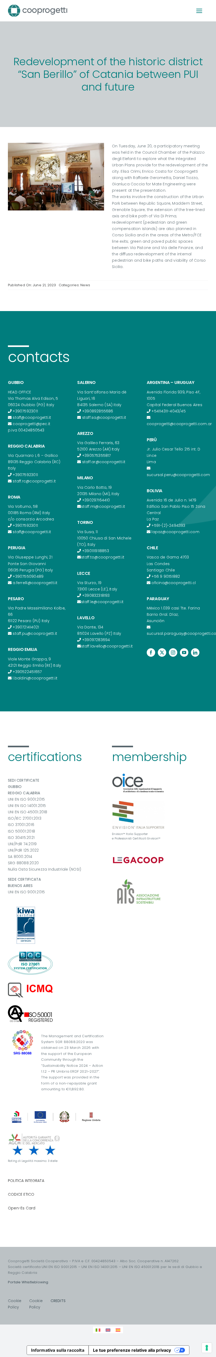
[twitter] (162, 652)
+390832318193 (96, 595)
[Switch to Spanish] (118, 1330)
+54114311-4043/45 (168, 411)
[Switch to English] (108, 1330)
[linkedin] (195, 652)
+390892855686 (97, 411)
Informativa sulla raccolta (57, 1350)
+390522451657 (27, 671)
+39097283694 (96, 639)
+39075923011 (25, 411)
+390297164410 (96, 500)
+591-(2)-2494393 (168, 525)
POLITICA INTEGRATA (26, 1180)
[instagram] (173, 652)
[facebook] (151, 652)
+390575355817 (96, 455)
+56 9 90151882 (165, 576)
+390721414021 (26, 627)
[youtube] (184, 652)
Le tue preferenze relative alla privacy (132, 1350)
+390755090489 (28, 576)
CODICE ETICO (21, 1194)
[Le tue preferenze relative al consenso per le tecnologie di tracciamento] (207, 1348)
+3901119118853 (95, 550)
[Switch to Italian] (98, 1330)
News (85, 285)
